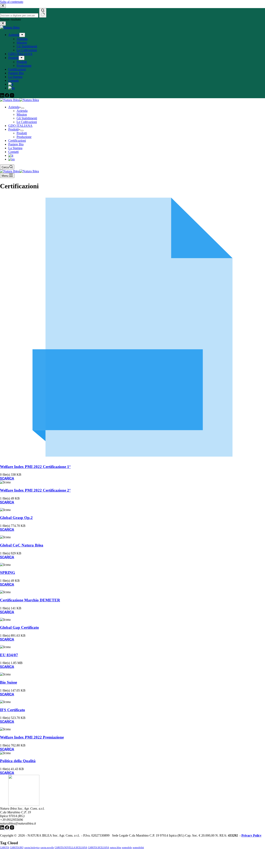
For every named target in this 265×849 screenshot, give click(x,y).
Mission (22, 114)
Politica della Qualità (18, 761)
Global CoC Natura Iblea (21, 545)
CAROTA (4, 847)
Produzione (24, 137)
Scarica (7, 478)
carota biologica (32, 847)
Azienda (13, 107)
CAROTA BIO (16, 847)
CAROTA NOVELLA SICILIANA (71, 847)
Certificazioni (17, 140)
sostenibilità (138, 847)
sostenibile (127, 847)
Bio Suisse (8, 682)
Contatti (13, 152)
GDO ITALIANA (20, 125)
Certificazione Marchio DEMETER (30, 600)
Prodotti (13, 129)
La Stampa (15, 148)
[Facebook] (7, 828)
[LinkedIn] (2, 828)
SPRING (7, 572)
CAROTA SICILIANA (98, 847)
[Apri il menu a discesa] (22, 108)
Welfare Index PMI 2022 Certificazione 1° (35, 466)
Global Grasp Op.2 (16, 517)
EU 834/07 (9, 655)
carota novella (47, 847)
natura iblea (115, 847)
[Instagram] (12, 828)
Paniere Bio (16, 144)
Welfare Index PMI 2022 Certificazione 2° (35, 490)
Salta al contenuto (11, 2)
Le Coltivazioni (27, 122)
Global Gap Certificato (19, 627)
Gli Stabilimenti (27, 118)
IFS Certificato (12, 710)
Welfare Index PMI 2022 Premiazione (32, 737)
